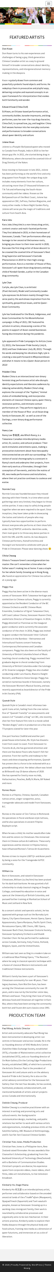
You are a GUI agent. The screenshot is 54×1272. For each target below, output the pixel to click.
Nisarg (27, 1268)
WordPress (37, 1264)
